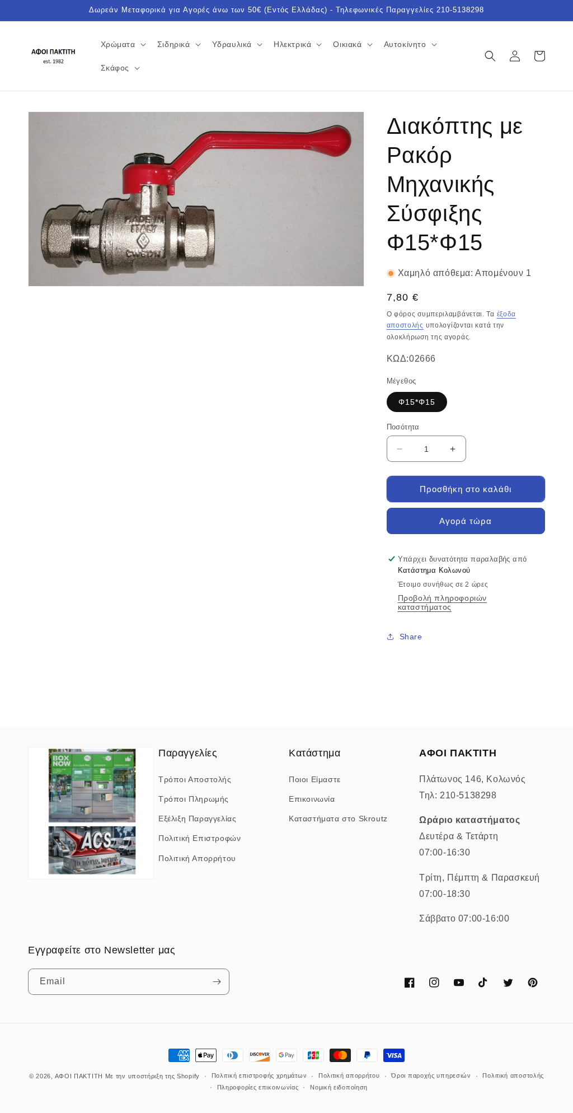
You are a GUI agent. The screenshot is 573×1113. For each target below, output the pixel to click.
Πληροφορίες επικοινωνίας (258, 1087)
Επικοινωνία (312, 798)
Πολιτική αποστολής (513, 1075)
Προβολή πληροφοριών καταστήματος (442, 602)
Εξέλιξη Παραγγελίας (197, 818)
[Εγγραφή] (216, 982)
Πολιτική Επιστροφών (199, 838)
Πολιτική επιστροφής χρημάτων (259, 1075)
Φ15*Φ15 (416, 402)
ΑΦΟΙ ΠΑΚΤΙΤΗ (79, 1076)
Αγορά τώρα (465, 521)
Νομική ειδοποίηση (339, 1087)
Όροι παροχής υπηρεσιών (431, 1075)
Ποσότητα (403, 427)
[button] (122, 44)
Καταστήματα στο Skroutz (338, 818)
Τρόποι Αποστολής (195, 779)
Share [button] (411, 636)
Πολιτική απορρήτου (349, 1075)
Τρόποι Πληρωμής (193, 798)
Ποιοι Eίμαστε (315, 779)
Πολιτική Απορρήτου (197, 858)
